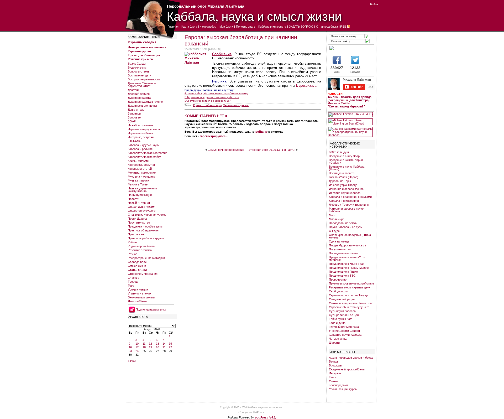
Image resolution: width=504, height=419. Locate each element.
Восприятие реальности (144, 79)
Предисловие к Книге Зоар (346, 263)
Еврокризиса (306, 85)
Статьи (333, 381)
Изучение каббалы (140, 133)
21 (164, 347)
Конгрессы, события (141, 164)
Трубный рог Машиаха (344, 326)
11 (144, 343)
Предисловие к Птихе (343, 271)
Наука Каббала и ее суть (345, 227)
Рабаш (132, 242)
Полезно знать (245, 26)
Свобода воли (137, 261)
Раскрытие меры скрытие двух (349, 287)
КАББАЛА (134, 141)
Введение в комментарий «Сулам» (346, 161)
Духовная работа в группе (145, 101)
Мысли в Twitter (138, 184)
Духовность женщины (142, 105)
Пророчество (337, 279)
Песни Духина (137, 218)
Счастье (133, 277)
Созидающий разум (342, 299)
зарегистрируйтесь (213, 136)
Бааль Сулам (137, 63)
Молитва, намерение (142, 172)
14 (164, 343)
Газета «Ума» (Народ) (343, 177)
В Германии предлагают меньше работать (212, 97)
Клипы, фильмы (138, 160)
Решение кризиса (140, 59)
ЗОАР (132, 121)
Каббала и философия (344, 200)
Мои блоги (226, 26)
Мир (331, 215)
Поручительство (139, 222)
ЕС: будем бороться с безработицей (208, 100)
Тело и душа (337, 323)
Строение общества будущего (349, 307)
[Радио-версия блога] (350, 48)
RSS (343, 26)
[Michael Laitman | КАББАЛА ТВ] (350, 114)
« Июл (132, 360)
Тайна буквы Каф (340, 319)
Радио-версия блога (141, 246)
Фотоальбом (208, 26)
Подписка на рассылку (151, 309)
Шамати (334, 342)
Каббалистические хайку (144, 156)
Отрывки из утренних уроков (147, 214)
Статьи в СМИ (137, 269)
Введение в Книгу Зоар (344, 156)
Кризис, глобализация (144, 55)
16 (130, 347)
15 (170, 343)
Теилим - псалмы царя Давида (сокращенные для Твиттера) (349, 98)
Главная (173, 26)
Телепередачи (338, 385)
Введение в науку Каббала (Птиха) (346, 167)
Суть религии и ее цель (344, 315)
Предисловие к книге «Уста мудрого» (347, 258)
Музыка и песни (138, 180)
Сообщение (222, 54)
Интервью (335, 373)
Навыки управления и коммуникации (142, 190)
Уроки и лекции (138, 289)
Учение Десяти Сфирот (344, 330)
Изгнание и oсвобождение (346, 189)
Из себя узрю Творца (343, 185)
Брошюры (335, 365)
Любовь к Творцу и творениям (349, 204)
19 (150, 347)
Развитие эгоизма (140, 250)
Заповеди (134, 113)
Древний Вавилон (139, 93)
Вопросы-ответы (139, 71)
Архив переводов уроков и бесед (351, 357)
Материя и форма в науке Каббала (346, 210)
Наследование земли (343, 223)
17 (137, 347)
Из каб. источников (140, 125)
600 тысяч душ (339, 152)
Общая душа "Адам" (141, 206)
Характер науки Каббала (345, 334)
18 (144, 347)
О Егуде (334, 231)
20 (157, 347)
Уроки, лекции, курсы (343, 389)
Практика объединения (143, 230)
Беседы (334, 361)
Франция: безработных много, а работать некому (216, 93)
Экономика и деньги (141, 297)
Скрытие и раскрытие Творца (348, 295)
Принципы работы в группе (146, 238)
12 (150, 343)
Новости (133, 198)
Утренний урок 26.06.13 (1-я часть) (272, 149)
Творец (133, 281)
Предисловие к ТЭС (342, 275)
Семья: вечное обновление (226, 149)
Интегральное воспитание (147, 47)
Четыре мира (337, 338)
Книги (332, 377)
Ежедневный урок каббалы (347, 369)
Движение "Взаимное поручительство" (142, 84)
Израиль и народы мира (144, 129)
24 (137, 351)
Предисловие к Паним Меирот (349, 267)
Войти (374, 4)
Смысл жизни (137, 265)
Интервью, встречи (141, 137)
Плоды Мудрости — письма (347, 245)
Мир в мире (336, 219)
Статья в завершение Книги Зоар (351, 303)
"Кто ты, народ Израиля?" (346, 106)
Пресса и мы (136, 234)
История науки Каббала (344, 193)
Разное (132, 254)
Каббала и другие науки (143, 145)
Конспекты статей (140, 168)
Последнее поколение (343, 253)
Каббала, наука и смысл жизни (254, 16)
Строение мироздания (143, 273)
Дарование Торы (340, 181)
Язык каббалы (137, 301)
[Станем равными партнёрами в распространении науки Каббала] (350, 132)
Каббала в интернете (272, 26)
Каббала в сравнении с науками (350, 196)
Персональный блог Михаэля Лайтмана (205, 6)
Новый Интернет (139, 202)
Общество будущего (141, 210)
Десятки (133, 89)
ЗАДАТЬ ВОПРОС (301, 26)
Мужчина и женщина (141, 176)
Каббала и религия (140, 149)
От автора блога (327, 26)
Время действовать (342, 173)
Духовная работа (139, 97)
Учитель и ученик (139, 293)
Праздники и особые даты (145, 226)
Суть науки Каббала (342, 311)
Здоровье (134, 117)
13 (157, 343)
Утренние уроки (139, 51)
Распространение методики (146, 258)
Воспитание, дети (139, 75)
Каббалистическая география (147, 152)
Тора (131, 285)
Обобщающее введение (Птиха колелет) (350, 236)
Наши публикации (140, 194)
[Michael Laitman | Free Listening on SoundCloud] (350, 121)
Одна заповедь (339, 241)
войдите (261, 131)
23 (130, 351)
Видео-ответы (137, 67)
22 (170, 347)
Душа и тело (136, 109)
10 (137, 343)
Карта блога (189, 26)
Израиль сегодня (142, 42)
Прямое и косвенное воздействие (351, 283)
